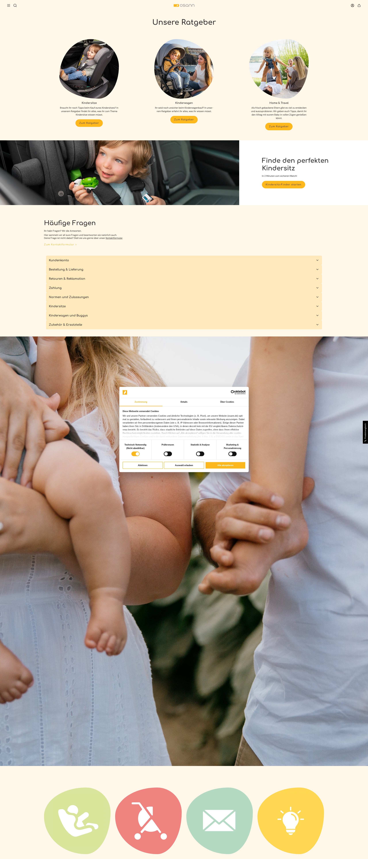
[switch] (168, 454)
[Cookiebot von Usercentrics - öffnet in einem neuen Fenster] (233, 392)
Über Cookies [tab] (227, 402)
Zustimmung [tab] (141, 402)
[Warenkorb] (359, 5)
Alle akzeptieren (225, 465)
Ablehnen (142, 465)
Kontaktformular (114, 238)
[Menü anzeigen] (9, 5)
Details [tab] (184, 402)
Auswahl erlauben (184, 465)
